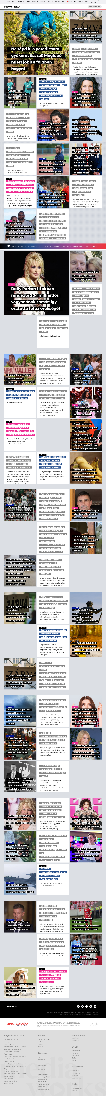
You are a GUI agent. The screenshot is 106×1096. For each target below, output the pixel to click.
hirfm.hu (74, 1090)
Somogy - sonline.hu (11, 1071)
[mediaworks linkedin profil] (97, 1024)
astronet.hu (42, 1069)
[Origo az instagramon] (86, 1006)
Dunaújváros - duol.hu (11, 1051)
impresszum (88, 1012)
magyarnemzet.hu (44, 1039)
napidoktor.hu (42, 1081)
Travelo (50, 1)
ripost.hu (75, 1053)
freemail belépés (94, 7)
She (63, 1)
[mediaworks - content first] (17, 1024)
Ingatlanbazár (78, 1)
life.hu (74, 1058)
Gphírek (57, 1)
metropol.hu (76, 1055)
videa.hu (75, 1075)
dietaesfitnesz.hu (43, 1089)
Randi (70, 1)
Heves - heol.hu (9, 1061)
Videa (28, 1)
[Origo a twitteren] (82, 1006)
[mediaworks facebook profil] (92, 1024)
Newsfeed (35, 1)
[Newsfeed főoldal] (12, 1006)
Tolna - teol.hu (8, 1076)
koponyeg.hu (76, 1073)
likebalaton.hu (42, 1079)
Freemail (43, 1)
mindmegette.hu (43, 1084)
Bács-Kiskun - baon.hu (11, 1039)
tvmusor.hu (75, 1040)
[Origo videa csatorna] (90, 1006)
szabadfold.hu (42, 1042)
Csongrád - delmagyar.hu (12, 1049)
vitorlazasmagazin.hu (79, 1035)
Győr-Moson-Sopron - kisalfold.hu (15, 1056)
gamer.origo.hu (43, 1077)
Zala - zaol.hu (8, 1083)
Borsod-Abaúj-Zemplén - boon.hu (15, 1046)
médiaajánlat (95, 1012)
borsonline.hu (76, 1050)
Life (13, 1)
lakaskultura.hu (43, 1074)
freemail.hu (75, 1070)
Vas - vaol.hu (8, 1078)
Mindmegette (21, 1)
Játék (86, 1)
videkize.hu (75, 1038)
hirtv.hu (40, 1044)
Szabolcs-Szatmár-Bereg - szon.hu (15, 1073)
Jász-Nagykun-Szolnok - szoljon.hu (15, 1064)
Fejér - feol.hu (8, 1054)
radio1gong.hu (77, 1088)
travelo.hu (41, 1086)
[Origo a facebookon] (78, 1006)
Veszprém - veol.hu (10, 1081)
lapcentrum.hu (76, 1078)
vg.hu (40, 1057)
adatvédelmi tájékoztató (53, 1012)
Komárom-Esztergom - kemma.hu (15, 1066)
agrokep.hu (42, 1059)
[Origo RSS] (95, 1006)
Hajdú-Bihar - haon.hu (11, 1059)
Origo (8, 1)
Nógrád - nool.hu (9, 1069)
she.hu (74, 1060)
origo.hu (40, 1046)
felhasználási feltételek (67, 1012)
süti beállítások (79, 1012)
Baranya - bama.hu (10, 1042)
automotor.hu (42, 1072)
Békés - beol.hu (9, 1044)
